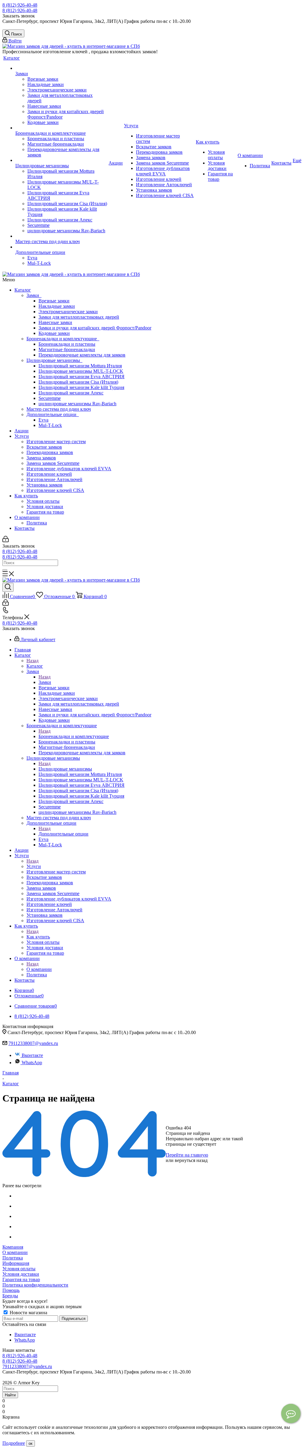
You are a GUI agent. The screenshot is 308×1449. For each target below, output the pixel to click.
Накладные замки (56, 306)
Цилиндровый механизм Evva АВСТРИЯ (81, 376)
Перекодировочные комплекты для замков (81, 354)
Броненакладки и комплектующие (62, 338)
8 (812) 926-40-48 (19, 5)
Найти (10, 1395)
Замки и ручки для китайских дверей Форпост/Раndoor (94, 327)
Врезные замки (53, 300)
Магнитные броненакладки (66, 349)
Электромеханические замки (68, 311)
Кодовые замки (54, 333)
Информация (15, 1263)
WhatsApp (32, 1062)
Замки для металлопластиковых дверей (78, 317)
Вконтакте (32, 1055)
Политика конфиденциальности (35, 1284)
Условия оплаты (43, 501)
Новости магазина (27, 1312)
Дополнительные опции (52, 414)
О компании (27, 517)
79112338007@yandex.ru (33, 1043)
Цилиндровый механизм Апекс (70, 392)
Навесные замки (55, 322)
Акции (21, 430)
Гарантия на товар (45, 511)
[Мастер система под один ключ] (61, 236)
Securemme (49, 398)
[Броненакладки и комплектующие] (61, 128)
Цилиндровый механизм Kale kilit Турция (81, 387)
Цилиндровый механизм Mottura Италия (80, 365)
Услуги (21, 436)
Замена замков (41, 457)
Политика (36, 522)
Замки (34, 295)
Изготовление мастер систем (56, 441)
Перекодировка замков (49, 452)
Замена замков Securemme (52, 463)
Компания (12, 1247)
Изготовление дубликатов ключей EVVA (68, 468)
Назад (32, 660)
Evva (43, 419)
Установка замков (44, 484)
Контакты (24, 528)
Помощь (11, 1290)
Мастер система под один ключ (58, 409)
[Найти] (4, 570)
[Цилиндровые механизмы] (61, 160)
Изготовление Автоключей (54, 479)
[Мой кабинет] (5, 540)
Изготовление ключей (49, 474)
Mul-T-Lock (50, 425)
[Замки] (61, 68)
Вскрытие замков (44, 447)
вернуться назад (191, 1160)
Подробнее (13, 1443)
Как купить (26, 495)
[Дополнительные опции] (61, 247)
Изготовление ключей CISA (55, 490)
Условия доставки (44, 506)
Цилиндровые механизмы (54, 360)
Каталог (22, 289)
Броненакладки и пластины (66, 344)
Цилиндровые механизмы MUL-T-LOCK (80, 371)
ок (30, 1443)
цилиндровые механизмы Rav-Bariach (77, 403)
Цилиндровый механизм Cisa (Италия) (78, 382)
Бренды (10, 1295)
